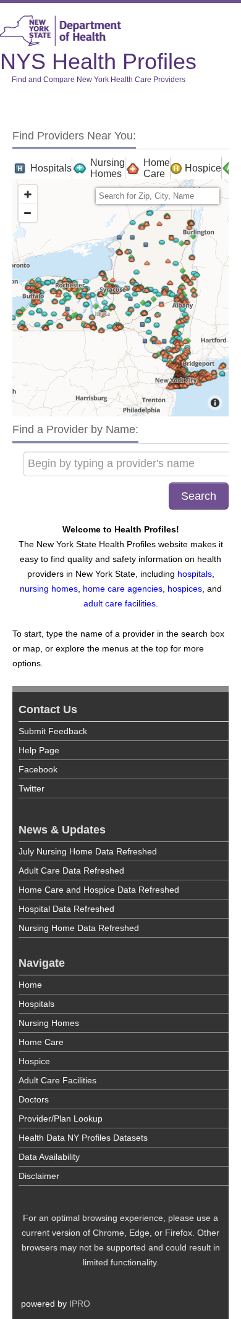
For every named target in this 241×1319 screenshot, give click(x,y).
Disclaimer (39, 1176)
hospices (184, 588)
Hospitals (36, 1004)
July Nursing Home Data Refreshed (88, 851)
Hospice (34, 1061)
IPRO (79, 1304)
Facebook (38, 769)
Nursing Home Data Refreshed (79, 928)
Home (30, 985)
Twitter (31, 788)
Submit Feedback (53, 731)
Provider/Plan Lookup (61, 1118)
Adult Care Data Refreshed (71, 870)
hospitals (194, 574)
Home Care (41, 1042)
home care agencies (123, 588)
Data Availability (49, 1157)
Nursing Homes (49, 1023)
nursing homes (49, 588)
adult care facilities (119, 603)
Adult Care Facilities (57, 1080)
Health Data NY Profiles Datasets (83, 1138)
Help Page (39, 750)
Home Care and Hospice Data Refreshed (99, 890)
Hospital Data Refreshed (66, 909)
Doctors (34, 1099)
